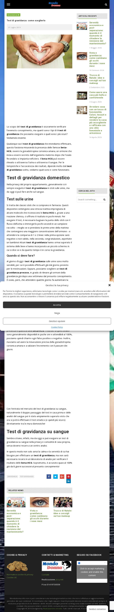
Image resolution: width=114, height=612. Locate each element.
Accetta (57, 304)
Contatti (45, 574)
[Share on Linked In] (68, 481)
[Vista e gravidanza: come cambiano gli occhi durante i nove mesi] (39, 502)
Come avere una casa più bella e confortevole (98, 95)
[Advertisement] (39, 98)
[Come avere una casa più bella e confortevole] (82, 96)
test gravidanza (26, 476)
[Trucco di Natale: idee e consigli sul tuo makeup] (62, 502)
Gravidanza (12, 15)
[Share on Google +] (62, 476)
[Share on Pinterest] (68, 476)
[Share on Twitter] (55, 476)
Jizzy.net (59, 579)
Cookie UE (12, 577)
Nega (57, 312)
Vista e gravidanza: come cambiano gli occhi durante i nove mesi (39, 516)
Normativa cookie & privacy (20, 574)
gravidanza (12, 476)
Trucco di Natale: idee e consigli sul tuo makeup (62, 513)
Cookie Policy (57, 327)
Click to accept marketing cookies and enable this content (92, 572)
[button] (109, 285)
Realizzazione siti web (52, 608)
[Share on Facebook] (49, 476)
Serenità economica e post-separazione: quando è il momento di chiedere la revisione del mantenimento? (15, 521)
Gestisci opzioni (57, 321)
